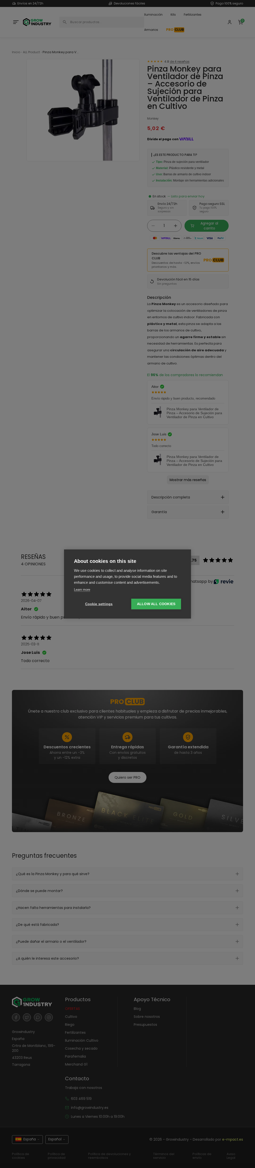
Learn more (82, 589)
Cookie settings (99, 604)
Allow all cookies (156, 604)
